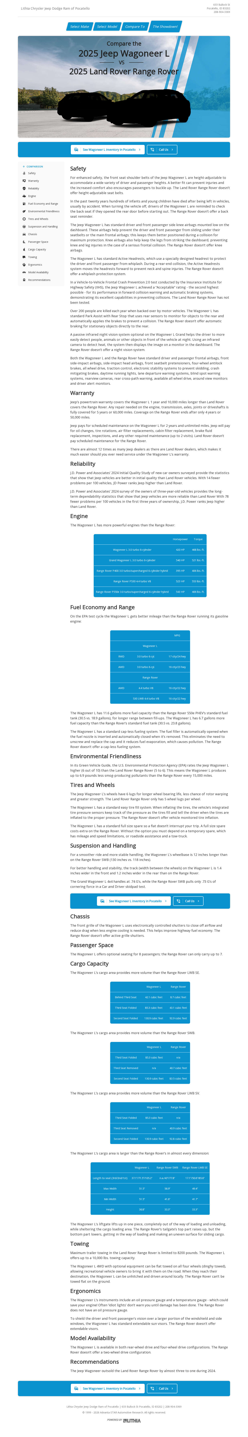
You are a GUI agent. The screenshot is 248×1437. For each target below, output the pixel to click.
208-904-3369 (222, 12)
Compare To (135, 26)
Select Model (107, 26)
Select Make (80, 26)
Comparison (35, 166)
